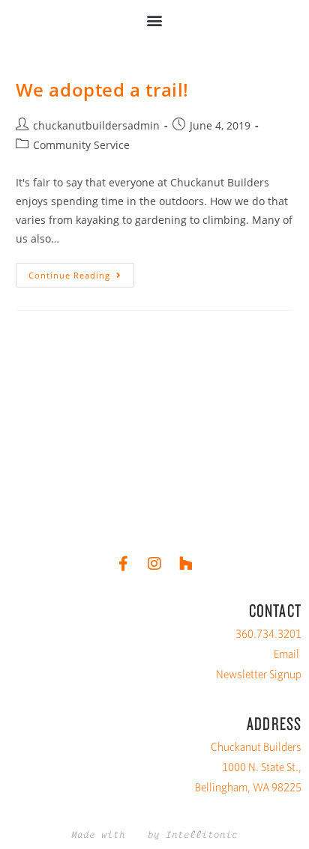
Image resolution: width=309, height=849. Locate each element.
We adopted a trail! (102, 89)
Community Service (81, 145)
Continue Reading (81, 272)
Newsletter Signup (259, 674)
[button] (154, 19)
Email (286, 654)
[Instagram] (154, 563)
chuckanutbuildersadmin (96, 125)
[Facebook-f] (123, 563)
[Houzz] (186, 563)
